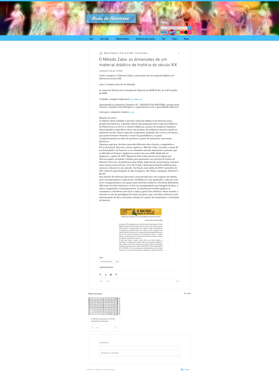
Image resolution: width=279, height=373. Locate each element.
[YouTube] (182, 32)
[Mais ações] (178, 53)
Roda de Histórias (110, 18)
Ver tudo (187, 293)
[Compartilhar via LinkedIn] (111, 274)
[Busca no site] (189, 28)
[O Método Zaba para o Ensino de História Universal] (104, 306)
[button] (104, 38)
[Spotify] (178, 32)
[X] (186, 32)
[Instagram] (189, 32)
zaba (117, 262)
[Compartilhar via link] (116, 274)
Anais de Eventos (106, 267)
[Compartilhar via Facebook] (100, 274)
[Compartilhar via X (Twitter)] (106, 274)
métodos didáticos (106, 262)
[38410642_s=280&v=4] (170, 32)
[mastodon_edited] (174, 32)
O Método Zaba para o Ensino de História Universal (103, 320)
